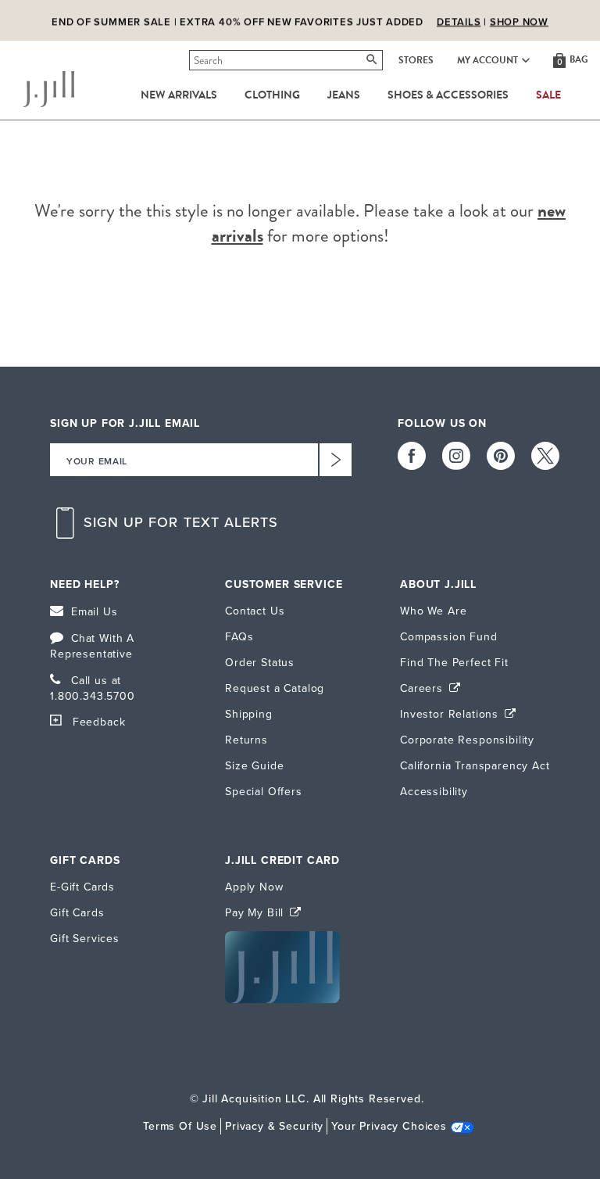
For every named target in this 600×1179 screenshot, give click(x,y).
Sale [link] (548, 95)
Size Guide (254, 766)
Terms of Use (180, 1126)
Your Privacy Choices (389, 1126)
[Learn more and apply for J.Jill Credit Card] (282, 999)
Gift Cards (77, 913)
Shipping (249, 714)
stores (416, 60)
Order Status (260, 662)
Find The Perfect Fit (454, 662)
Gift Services (85, 938)
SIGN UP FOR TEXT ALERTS (181, 522)
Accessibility (434, 791)
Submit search (192, 60)
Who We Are (433, 611)
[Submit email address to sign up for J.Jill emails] (335, 459)
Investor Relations (451, 714)
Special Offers (263, 791)
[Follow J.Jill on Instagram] (456, 456)
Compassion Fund (449, 637)
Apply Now (254, 887)
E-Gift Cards (82, 887)
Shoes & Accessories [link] (448, 95)
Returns (246, 740)
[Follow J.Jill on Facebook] (412, 456)
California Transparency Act (475, 766)
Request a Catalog (274, 688)
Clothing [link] (272, 95)
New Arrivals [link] (179, 95)
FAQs (239, 637)
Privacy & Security (274, 1126)
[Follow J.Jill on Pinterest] (501, 456)
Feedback (99, 722)
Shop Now (519, 21)
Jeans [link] (343, 95)
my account (487, 60)
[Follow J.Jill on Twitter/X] (545, 456)
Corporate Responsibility (467, 740)
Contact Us (254, 611)
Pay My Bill (256, 913)
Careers (423, 688)
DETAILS (458, 21)
